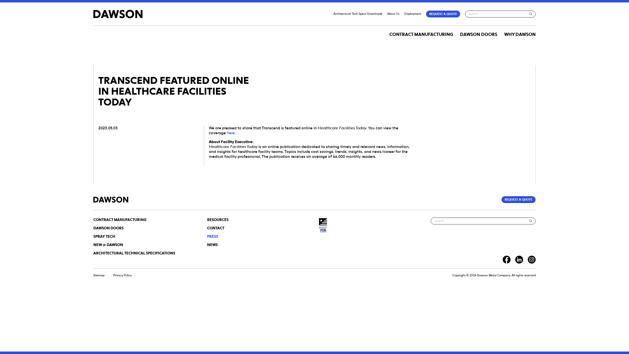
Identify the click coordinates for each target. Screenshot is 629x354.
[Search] (530, 14)
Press (212, 236)
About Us (393, 14)
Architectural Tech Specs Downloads (357, 14)
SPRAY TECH (104, 236)
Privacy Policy (122, 275)
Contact (215, 228)
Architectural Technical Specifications (134, 253)
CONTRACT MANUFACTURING (421, 34)
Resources (218, 220)
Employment (412, 14)
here (231, 133)
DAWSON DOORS (478, 34)
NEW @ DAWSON (108, 245)
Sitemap (98, 275)
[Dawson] (118, 14)
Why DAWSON (520, 34)
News (212, 245)
